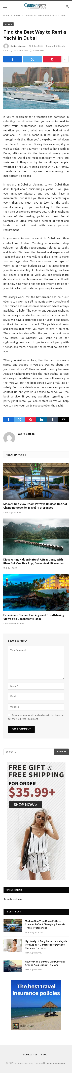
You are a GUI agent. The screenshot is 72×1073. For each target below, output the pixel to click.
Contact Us (30, 1055)
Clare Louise (19, 46)
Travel (8, 24)
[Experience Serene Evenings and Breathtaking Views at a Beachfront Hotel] (36, 592)
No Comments (21, 51)
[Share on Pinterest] (52, 59)
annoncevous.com (56, 1063)
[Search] (67, 6)
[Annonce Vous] (36, 6)
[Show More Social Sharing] (65, 59)
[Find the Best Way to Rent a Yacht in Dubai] (36, 88)
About (45, 1055)
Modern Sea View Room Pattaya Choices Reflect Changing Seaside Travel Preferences (45, 924)
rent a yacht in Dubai (40, 238)
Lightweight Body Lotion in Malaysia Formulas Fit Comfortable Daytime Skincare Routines (46, 944)
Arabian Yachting (46, 270)
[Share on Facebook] (12, 59)
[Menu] (5, 6)
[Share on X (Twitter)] (32, 59)
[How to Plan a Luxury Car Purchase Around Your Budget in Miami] (13, 966)
